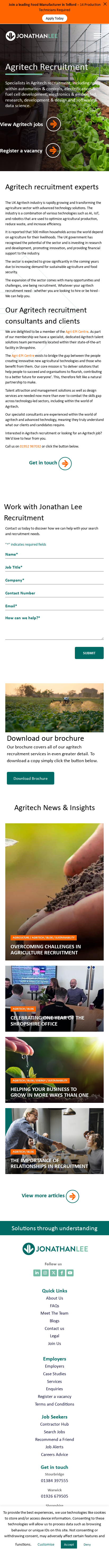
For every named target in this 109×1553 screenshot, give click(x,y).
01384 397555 (54, 1480)
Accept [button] (69, 1544)
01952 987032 (30, 446)
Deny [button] (87, 1544)
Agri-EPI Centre (77, 331)
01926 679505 (54, 1496)
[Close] (105, 4)
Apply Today (54, 18)
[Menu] (99, 30)
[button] (34, 124)
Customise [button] (46, 1544)
